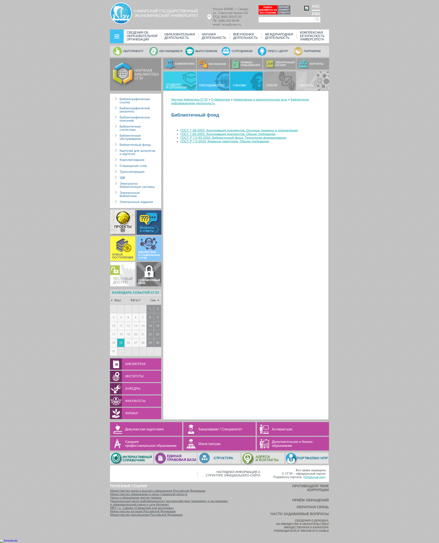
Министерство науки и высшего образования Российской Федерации (157, 490)
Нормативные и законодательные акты (260, 99)
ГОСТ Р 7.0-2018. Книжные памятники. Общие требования (224, 141)
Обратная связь (313, 507)
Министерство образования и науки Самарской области (148, 494)
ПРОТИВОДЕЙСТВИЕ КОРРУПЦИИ (310, 488)
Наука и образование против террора (135, 497)
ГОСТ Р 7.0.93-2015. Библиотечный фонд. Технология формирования (233, 137)
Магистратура (209, 444)
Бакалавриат (208, 429)
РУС (316, 6)
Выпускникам (206, 51)
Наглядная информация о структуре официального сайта (233, 473)
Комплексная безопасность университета (312, 36)
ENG (316, 14)
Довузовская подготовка (144, 429)
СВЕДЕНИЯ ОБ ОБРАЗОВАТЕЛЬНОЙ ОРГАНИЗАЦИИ (142, 36)
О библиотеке (220, 99)
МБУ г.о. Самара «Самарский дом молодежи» (142, 508)
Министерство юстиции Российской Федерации (143, 511)
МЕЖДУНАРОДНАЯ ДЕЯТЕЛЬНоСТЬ (279, 36)
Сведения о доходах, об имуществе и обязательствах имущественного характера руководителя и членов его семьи (301, 525)
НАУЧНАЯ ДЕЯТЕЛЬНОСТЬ (214, 36)
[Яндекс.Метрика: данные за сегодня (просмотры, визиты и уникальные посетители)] (8, 541)
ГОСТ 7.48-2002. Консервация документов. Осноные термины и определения (239, 130)
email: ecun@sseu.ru (227, 24)
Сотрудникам (242, 51)
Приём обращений (310, 500)
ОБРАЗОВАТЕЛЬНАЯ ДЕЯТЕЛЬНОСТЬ (179, 36)
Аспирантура (282, 429)
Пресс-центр (278, 51)
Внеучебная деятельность (245, 36)
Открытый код (314, 477)
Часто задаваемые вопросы (299, 514)
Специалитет (232, 429)
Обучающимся (170, 51)
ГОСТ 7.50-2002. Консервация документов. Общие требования (228, 134)
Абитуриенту (133, 51)
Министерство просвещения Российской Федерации (146, 514)
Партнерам (312, 51)
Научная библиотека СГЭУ (189, 99)
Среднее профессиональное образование (151, 443)
